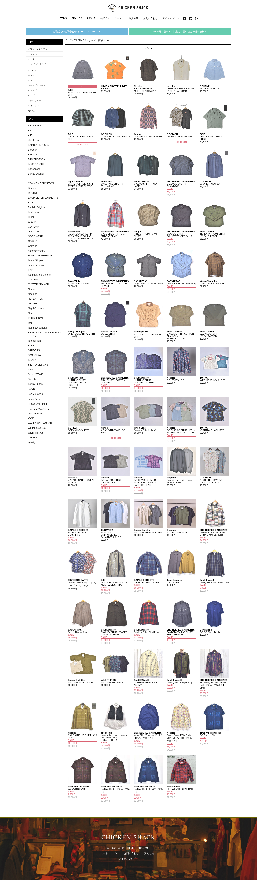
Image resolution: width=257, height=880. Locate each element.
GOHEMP (33, 226)
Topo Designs (35, 413)
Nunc (31, 313)
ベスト (31, 75)
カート (117, 18)
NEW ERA (33, 303)
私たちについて (115, 848)
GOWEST (33, 241)
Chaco (31, 178)
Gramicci (33, 246)
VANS (31, 418)
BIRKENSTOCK (36, 159)
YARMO (32, 437)
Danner (32, 188)
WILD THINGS (36, 432)
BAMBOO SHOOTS (38, 145)
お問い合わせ (150, 18)
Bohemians (34, 169)
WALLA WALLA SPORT (40, 423)
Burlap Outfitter (36, 173)
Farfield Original (36, 207)
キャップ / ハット (36, 85)
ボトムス (32, 80)
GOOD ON (33, 231)
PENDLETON (35, 318)
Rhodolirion (34, 340)
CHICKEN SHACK (76, 40)
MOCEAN (33, 279)
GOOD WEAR (35, 236)
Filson (31, 217)
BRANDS (77, 18)
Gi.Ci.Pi (32, 222)
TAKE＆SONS (35, 393)
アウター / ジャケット (39, 49)
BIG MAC (33, 154)
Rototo (31, 345)
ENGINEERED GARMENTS (43, 197)
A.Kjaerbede (35, 125)
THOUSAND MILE (38, 404)
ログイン (104, 18)
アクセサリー (34, 100)
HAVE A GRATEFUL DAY (41, 255)
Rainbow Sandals (37, 327)
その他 (31, 110)
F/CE (30, 202)
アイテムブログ (170, 18)
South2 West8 (35, 374)
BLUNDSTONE (36, 164)
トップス (32, 54)
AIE (30, 135)
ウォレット (33, 105)
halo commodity (36, 250)
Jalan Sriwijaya (36, 265)
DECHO (32, 193)
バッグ (31, 95)
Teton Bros (34, 399)
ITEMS (63, 18)
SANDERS (34, 350)
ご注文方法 (132, 18)
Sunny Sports (35, 384)
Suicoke (32, 379)
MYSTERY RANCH (38, 284)
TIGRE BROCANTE (38, 408)
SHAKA (32, 360)
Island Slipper (35, 260)
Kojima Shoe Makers (39, 274)
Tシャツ (32, 70)
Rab (30, 323)
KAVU (31, 270)
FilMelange (34, 212)
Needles (32, 294)
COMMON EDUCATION (41, 183)
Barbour (32, 149)
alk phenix (33, 140)
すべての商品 (96, 40)
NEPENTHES (35, 298)
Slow (30, 369)
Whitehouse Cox (37, 428)
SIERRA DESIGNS (38, 364)
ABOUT (91, 18)
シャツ (31, 59)
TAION (31, 388)
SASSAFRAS (35, 355)
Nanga (31, 289)
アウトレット (40, 63)
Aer (30, 130)
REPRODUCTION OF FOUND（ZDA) (44, 334)
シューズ (32, 90)
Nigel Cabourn (36, 308)
